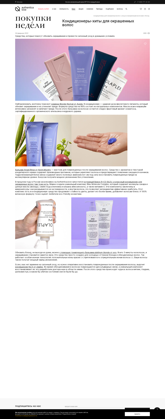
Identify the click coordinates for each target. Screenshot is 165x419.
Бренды (99, 9)
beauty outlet (43, 9)
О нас (54, 9)
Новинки (90, 9)
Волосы (120, 9)
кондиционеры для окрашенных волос (107, 16)
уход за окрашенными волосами (132, 16)
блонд (147, 16)
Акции (81, 9)
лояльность (64, 9)
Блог (73, 9)
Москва (19, 2)
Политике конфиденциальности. (26, 416)
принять (137, 414)
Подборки (110, 9)
